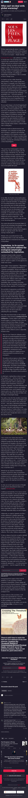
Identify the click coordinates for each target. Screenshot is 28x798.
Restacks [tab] (10, 690)
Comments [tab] (4, 690)
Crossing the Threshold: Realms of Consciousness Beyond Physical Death (13, 644)
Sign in (25, 1)
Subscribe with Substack (15, 775)
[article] (14, 745)
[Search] (25, 738)
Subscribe (20, 1)
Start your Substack (10, 792)
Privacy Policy (14, 781)
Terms (19, 787)
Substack (8, 795)
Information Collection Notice (16, 780)
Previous (5, 681)
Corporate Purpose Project (10, 720)
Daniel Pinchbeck (7, 14)
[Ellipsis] (26, 703)
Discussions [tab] (11, 738)
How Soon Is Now (10, 489)
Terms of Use (20, 778)
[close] (24, 751)
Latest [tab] (6, 738)
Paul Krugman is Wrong (8, 742)
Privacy (15, 787)
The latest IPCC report (7, 58)
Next (24, 681)
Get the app (20, 792)
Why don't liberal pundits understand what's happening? (9, 744)
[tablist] (6, 690)
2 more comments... (5, 731)
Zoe (5, 702)
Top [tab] (2, 738)
